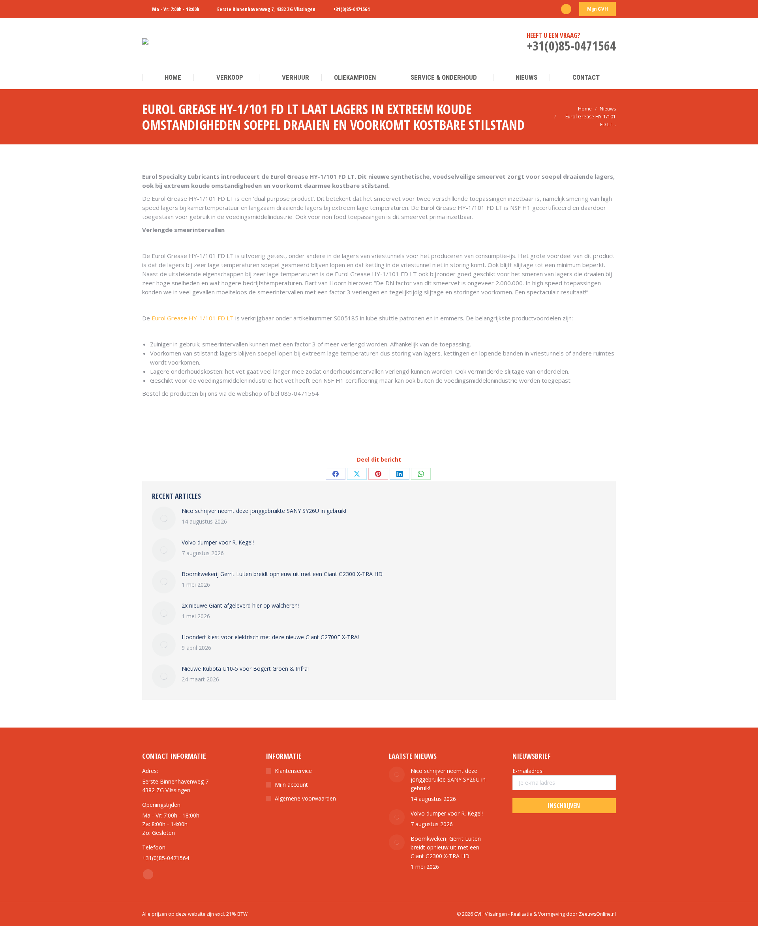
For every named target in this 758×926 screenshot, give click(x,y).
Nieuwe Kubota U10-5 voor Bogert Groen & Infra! (245, 668)
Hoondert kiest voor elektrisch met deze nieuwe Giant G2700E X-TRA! (270, 637)
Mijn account (291, 784)
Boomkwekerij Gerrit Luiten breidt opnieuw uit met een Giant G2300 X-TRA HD (282, 574)
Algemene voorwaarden (305, 798)
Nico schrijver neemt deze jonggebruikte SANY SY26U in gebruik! (264, 510)
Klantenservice (293, 770)
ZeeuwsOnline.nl (597, 914)
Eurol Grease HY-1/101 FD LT (193, 318)
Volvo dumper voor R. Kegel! (218, 542)
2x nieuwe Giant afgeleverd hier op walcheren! (240, 605)
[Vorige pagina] (164, 518)
